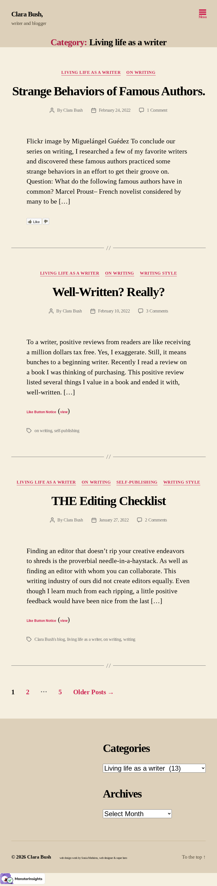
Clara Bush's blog (49, 639)
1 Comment (157, 110)
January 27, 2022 (114, 520)
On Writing (141, 72)
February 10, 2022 (114, 311)
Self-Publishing (136, 482)
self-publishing (66, 430)
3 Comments (157, 311)
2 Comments (156, 520)
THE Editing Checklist (108, 501)
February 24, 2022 (115, 110)
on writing (43, 430)
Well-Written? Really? (108, 292)
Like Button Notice (41, 411)
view (64, 411)
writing (129, 639)
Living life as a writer (91, 72)
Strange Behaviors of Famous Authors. (108, 91)
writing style (158, 273)
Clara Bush (26, 14)
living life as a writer (84, 639)
